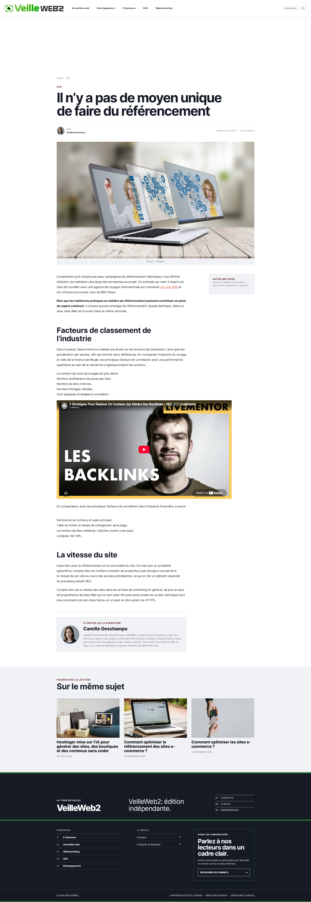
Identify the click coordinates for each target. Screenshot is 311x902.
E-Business (129, 8)
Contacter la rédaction (159, 844)
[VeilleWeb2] (34, 8)
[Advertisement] (155, 40)
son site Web (169, 287)
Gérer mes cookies (242, 895)
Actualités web (80, 8)
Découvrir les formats (224, 872)
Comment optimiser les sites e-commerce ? (221, 744)
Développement (106, 8)
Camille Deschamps (105, 628)
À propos (159, 837)
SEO (145, 8)
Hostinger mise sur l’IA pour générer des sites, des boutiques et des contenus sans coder (87, 746)
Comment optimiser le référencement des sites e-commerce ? (149, 746)
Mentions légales (216, 895)
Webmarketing (164, 8)
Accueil (60, 78)
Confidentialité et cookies (186, 895)
